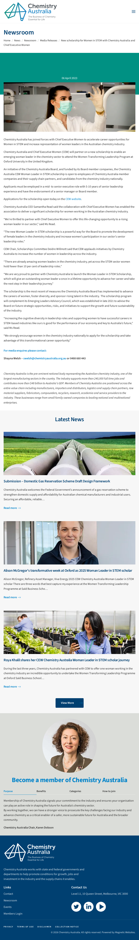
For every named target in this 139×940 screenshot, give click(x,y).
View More (67, 703)
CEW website (73, 199)
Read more (10, 508)
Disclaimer (44, 926)
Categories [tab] (75, 791)
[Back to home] (31, 11)
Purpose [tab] (8, 791)
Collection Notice (67, 926)
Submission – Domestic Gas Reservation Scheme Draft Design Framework (57, 481)
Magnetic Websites (125, 932)
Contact (8, 894)
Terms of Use (25, 926)
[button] (133, 11)
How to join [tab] (108, 791)
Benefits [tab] (41, 791)
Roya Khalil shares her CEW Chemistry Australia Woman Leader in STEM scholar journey (67, 660)
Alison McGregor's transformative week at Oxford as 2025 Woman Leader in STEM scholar (68, 570)
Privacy (8, 926)
